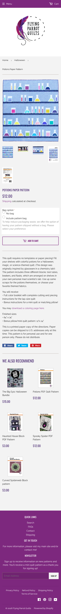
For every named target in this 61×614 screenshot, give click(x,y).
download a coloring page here (28, 308)
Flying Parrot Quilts (22, 608)
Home (5, 60)
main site (46, 546)
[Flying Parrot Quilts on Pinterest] (44, 600)
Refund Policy (28, 590)
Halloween (19, 60)
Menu (9, 4)
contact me (30, 550)
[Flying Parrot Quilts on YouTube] (55, 600)
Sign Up (54, 576)
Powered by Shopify (43, 608)
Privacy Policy (12, 590)
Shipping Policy (45, 590)
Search (30, 522)
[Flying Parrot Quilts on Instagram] (50, 600)
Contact (30, 531)
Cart (56, 4)
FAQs (30, 527)
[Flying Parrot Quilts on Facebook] (39, 600)
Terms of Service (29, 594)
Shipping (6, 201)
